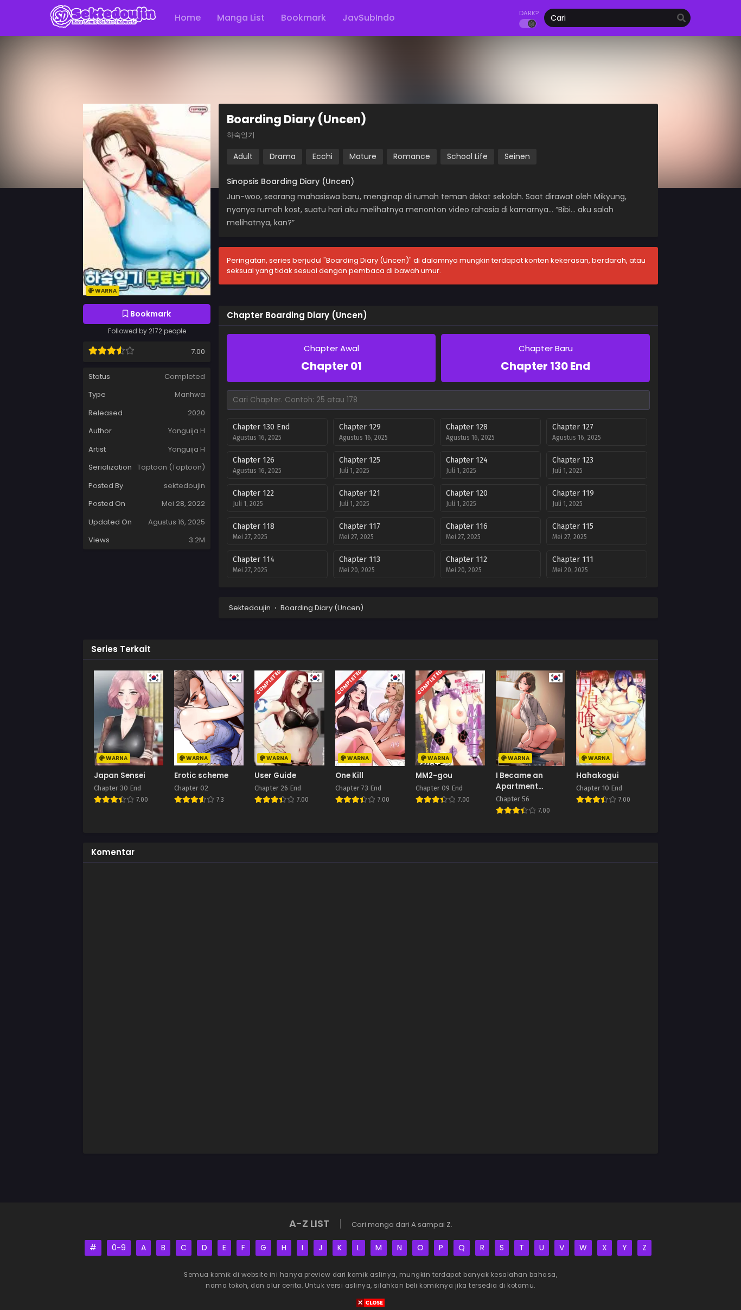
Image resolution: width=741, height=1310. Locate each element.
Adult (243, 156)
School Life (467, 156)
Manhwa (190, 394)
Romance (411, 156)
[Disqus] (370, 1006)
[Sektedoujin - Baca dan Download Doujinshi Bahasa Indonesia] (103, 27)
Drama (283, 156)
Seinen (517, 156)
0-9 (119, 1247)
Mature (362, 156)
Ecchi (322, 156)
